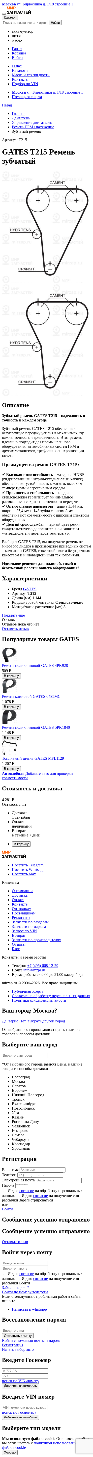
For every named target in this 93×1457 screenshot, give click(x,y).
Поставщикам (23, 913)
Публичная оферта (27, 991)
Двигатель (21, 118)
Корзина (19, 53)
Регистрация (12, 1345)
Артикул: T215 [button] (14, 140)
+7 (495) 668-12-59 (42, 965)
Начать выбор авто (18, 1349)
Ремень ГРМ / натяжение (33, 127)
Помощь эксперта (27, 97)
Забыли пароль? (15, 1287)
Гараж (17, 49)
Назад (7, 105)
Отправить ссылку (18, 1336)
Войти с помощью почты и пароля (31, 1340)
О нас (17, 66)
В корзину (11, 676)
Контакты (20, 79)
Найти (55, 23)
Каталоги (20, 70)
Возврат (19, 935)
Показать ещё (13, 615)
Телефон (9, 1175)
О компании (22, 891)
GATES (29, 589)
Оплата (18, 900)
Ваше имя (10, 1170)
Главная (18, 113)
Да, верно (10, 1021)
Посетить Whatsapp (28, 869)
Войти (17, 57)
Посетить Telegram (27, 865)
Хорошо (10, 1452)
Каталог (10, 17)
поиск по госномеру (19, 1412)
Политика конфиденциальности (39, 1000)
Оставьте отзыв (15, 1242)
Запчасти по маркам (29, 926)
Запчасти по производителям (36, 940)
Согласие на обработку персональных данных (51, 996)
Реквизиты (21, 917)
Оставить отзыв (15, 628)
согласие (26, 1191)
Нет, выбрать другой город (42, 1021)
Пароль (8, 1185)
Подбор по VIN (25, 84)
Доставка (20, 895)
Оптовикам (21, 909)
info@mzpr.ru (34, 970)
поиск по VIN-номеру (20, 1381)
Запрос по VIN (24, 931)
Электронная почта (18, 1180)
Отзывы (19, 944)
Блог (16, 949)
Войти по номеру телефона (25, 1292)
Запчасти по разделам (30, 922)
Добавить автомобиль (20, 1386)
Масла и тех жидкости (31, 75)
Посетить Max (24, 874)
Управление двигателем (32, 122)
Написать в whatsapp (29, 1309)
